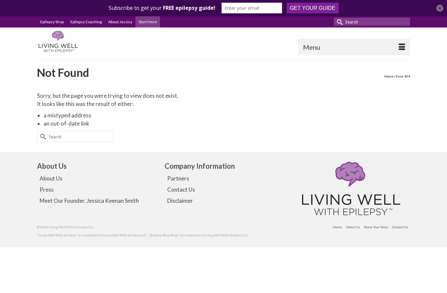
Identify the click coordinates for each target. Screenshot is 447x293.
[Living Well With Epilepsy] (96, 41)
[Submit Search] (339, 22)
